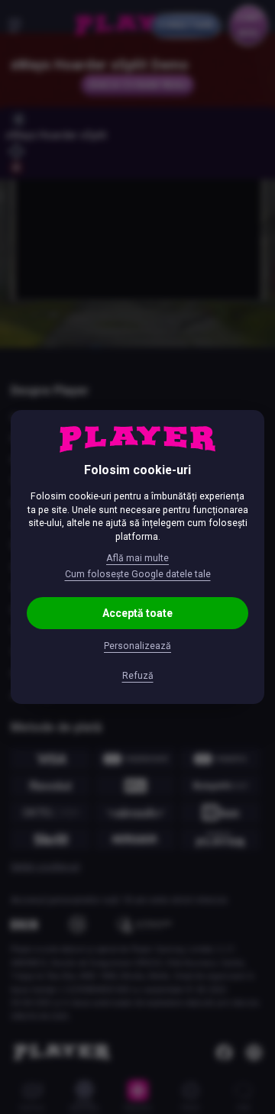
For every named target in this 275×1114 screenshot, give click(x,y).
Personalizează (137, 646)
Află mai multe (137, 558)
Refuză (138, 675)
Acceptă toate (137, 613)
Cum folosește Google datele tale (138, 574)
